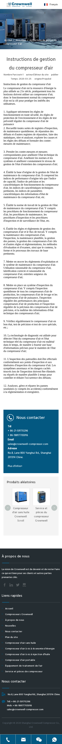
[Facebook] (4, 585)
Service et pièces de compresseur (24, 672)
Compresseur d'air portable (20, 660)
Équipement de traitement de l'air (24, 666)
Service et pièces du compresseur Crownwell (41, 514)
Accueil (9, 609)
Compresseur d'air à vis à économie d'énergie (30, 649)
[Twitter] (17, 585)
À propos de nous (14, 620)
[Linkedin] (11, 585)
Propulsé (46, 79)
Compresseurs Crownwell (19, 614)
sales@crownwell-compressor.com (28, 444)
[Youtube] (24, 585)
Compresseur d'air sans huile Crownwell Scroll (20, 514)
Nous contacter (13, 632)
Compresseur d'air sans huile (20, 643)
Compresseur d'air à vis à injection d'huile (27, 654)
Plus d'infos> (15, 466)
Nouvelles (10, 626)
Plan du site (11, 637)
